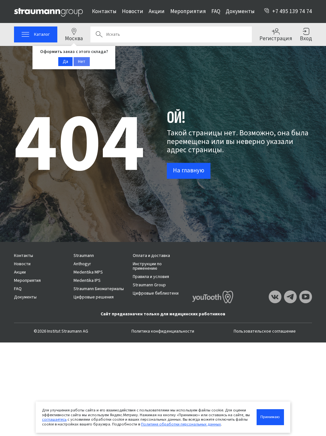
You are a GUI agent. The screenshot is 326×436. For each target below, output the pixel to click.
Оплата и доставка (151, 255)
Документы (240, 11)
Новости (132, 11)
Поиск (99, 34)
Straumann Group (149, 285)
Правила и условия (151, 277)
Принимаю (270, 417)
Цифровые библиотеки (156, 293)
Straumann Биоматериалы (99, 289)
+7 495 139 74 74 (292, 11)
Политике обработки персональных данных (181, 424)
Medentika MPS (88, 272)
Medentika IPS (87, 280)
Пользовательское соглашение (265, 331)
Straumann (84, 255)
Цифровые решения (94, 297)
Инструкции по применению (147, 266)
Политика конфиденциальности (162, 331)
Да (65, 61)
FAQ (215, 11)
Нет (81, 61)
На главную (188, 170)
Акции (157, 11)
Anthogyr (82, 264)
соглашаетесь (54, 419)
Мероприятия (188, 11)
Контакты (104, 11)
